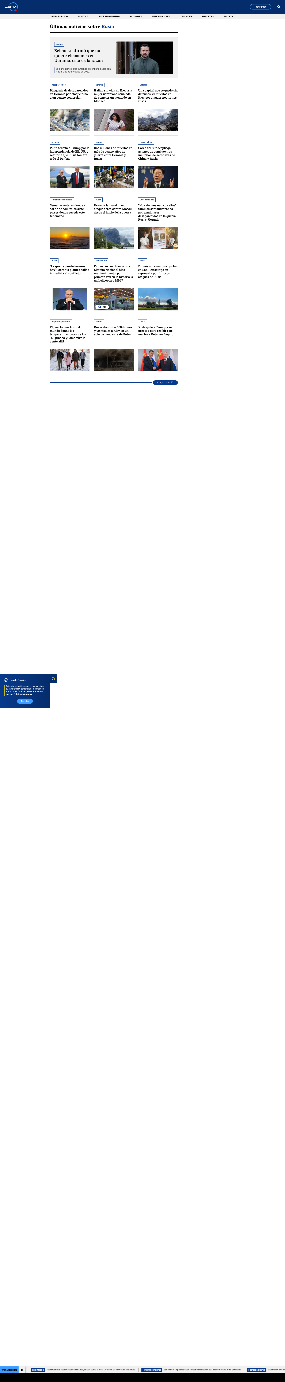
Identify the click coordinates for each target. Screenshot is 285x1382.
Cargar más (163, 382)
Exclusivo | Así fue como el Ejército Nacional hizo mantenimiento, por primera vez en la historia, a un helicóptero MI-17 (113, 273)
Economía (136, 16)
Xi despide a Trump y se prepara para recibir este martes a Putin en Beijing (155, 330)
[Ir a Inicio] (11, 6)
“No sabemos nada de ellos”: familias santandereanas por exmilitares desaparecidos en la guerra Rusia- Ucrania (157, 212)
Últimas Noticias (9, 1370)
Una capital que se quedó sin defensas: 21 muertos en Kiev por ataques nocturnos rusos (158, 95)
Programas (260, 6)
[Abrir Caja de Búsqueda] (278, 6)
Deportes (208, 16)
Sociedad (229, 16)
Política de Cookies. (23, 694)
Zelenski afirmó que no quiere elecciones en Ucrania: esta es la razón (78, 55)
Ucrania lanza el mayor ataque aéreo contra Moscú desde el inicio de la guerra (113, 208)
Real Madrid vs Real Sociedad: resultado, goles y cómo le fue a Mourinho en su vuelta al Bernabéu (52, 1370)
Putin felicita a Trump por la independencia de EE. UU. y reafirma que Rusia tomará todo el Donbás (69, 153)
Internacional (161, 16)
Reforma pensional (113, 1370)
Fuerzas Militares (218, 1370)
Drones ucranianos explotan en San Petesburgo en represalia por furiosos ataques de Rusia (158, 271)
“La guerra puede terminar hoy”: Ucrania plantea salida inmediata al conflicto (69, 269)
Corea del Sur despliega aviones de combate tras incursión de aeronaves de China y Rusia (156, 153)
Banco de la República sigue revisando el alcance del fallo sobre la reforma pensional (163, 1370)
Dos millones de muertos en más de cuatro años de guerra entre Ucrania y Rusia (113, 153)
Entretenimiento (109, 16)
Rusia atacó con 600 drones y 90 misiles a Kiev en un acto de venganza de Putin (113, 330)
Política (83, 16)
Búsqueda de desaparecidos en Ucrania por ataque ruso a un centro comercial (69, 93)
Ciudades (186, 16)
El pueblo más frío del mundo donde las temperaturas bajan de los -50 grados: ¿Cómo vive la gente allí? (68, 334)
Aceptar (25, 701)
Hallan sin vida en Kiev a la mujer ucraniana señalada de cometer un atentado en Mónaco (113, 95)
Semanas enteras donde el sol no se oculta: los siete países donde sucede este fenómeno (68, 210)
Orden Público (59, 16)
